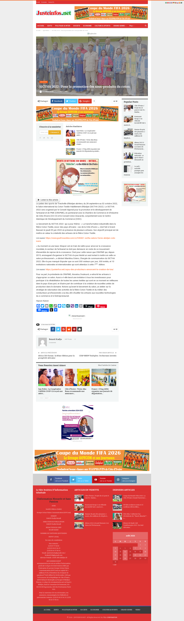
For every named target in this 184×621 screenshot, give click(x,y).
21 (135, 555)
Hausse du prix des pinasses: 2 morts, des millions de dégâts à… (134, 134)
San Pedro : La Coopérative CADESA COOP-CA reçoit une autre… (86, 133)
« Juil (114, 565)
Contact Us (51, 2)
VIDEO (137, 610)
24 (115, 558)
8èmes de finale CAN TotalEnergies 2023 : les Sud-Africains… (133, 525)
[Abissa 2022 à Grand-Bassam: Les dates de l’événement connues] (128, 145)
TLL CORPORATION (110, 617)
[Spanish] (179, 3)
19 (125, 555)
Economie (44, 2)
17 (115, 555)
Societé (38, 2)
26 (125, 558)
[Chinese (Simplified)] (168, 3)
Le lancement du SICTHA (48, 324)
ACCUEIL (40, 26)
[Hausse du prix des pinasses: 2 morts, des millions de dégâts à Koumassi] (128, 132)
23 (145, 555)
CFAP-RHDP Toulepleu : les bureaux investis (97, 356)
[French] (172, 3)
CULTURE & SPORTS (102, 26)
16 (145, 552)
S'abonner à (55, 132)
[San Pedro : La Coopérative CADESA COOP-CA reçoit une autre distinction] (70, 133)
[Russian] (178, 3)
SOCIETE (76, 26)
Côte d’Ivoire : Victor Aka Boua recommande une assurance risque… (86, 142)
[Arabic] (166, 3)
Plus (131, 26)
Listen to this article (49, 200)
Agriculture (43, 81)
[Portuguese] (176, 3)
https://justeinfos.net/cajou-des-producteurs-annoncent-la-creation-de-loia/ (80, 269)
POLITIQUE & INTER (62, 26)
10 (115, 552)
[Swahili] (181, 3)
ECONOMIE (87, 26)
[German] (174, 3)
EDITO (49, 26)
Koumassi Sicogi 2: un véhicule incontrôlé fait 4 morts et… (135, 121)
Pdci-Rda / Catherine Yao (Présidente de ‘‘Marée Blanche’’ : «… (135, 516)
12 (125, 552)
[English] (170, 3)
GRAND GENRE (119, 26)
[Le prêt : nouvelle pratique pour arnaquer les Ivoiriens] (128, 168)
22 (140, 555)
